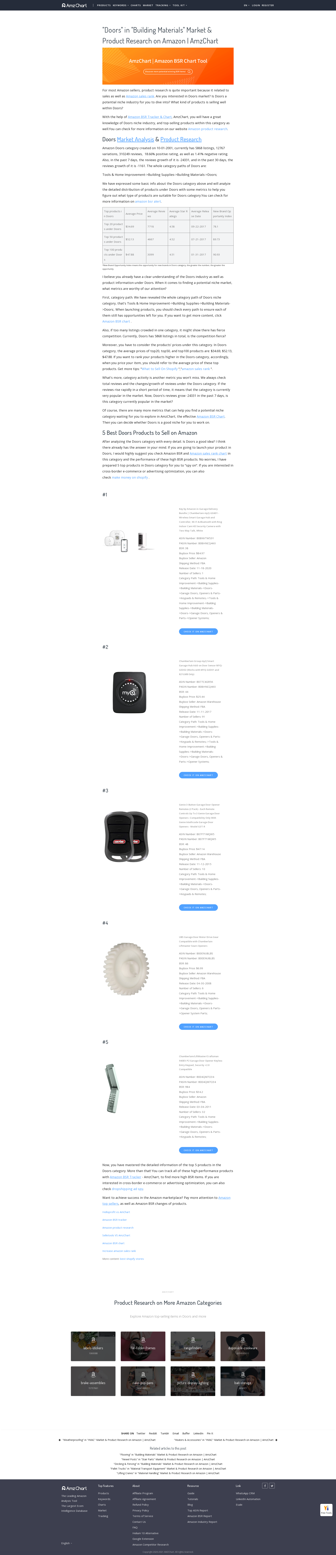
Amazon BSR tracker (114, 1219)
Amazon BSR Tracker (125, 1177)
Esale (239, 1504)
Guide (190, 1493)
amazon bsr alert (148, 201)
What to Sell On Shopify (160, 369)
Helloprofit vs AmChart (116, 1212)
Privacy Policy (140, 1510)
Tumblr (164, 1433)
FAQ (135, 1527)
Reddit (153, 1433)
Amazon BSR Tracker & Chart (150, 117)
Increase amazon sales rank (119, 1251)
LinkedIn (198, 1433)
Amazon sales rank (140, 96)
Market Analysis (135, 139)
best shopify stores (132, 1258)
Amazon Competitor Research (150, 1544)
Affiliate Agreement (144, 1499)
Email (176, 1433)
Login (256, 5)
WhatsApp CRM (245, 1493)
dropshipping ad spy (127, 1189)
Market (148, 5)
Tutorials (192, 1499)
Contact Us (139, 1521)
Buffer (186, 1433)
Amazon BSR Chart (211, 416)
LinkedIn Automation (248, 1499)
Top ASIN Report (197, 1510)
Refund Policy (140, 1504)
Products (104, 5)
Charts (136, 5)
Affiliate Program (142, 1493)
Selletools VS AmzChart (116, 1235)
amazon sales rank (196, 369)
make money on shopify (130, 477)
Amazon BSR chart (116, 321)
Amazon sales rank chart (208, 453)
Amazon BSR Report (199, 1516)
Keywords (104, 1499)
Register (268, 5)
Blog (190, 1504)
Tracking (103, 1516)
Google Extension (143, 1538)
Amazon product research (207, 129)
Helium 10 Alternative (145, 1533)
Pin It (210, 1433)
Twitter (140, 1433)
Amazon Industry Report (202, 1521)
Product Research (181, 139)
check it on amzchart (198, 631)
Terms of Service (142, 1516)
